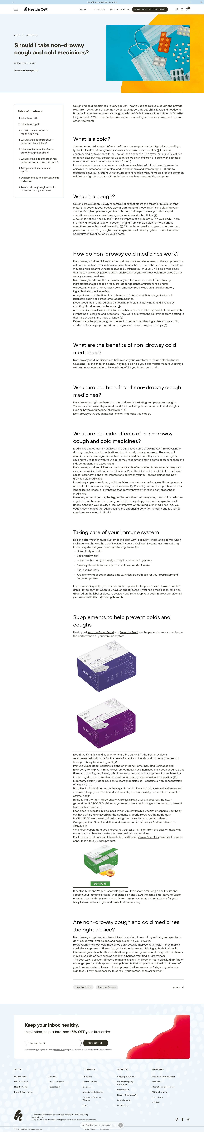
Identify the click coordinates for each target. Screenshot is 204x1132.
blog (17, 35)
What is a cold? (29, 118)
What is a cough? (30, 124)
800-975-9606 (119, 9)
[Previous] (13, 2)
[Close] (201, 2)
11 (90, 784)
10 (175, 777)
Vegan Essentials (148, 837)
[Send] (120, 1125)
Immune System (107, 987)
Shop (83, 9)
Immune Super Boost (101, 632)
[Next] (191, 2)
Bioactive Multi (129, 632)
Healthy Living (83, 987)
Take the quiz (113, 2)
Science (99, 9)
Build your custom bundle (150, 9)
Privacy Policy (59, 1050)
